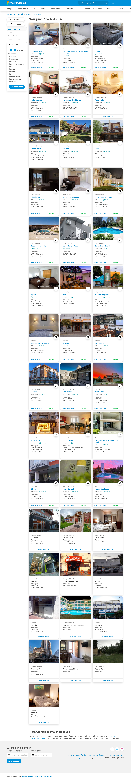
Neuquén (10, 9)
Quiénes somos (74, 755)
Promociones (39, 9)
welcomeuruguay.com (30, 776)
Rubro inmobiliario (119, 9)
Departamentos (42, 738)
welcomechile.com (45, 776)
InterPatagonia (81, 759)
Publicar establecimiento (115, 755)
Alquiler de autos (53, 9)
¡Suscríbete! (14, 761)
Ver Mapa (17, 24)
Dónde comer (85, 9)
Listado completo (14, 29)
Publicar (114, 3)
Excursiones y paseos (101, 9)
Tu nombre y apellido (15, 751)
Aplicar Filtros (17, 87)
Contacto (102, 755)
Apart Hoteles (13, 36)
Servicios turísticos (70, 9)
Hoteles (109, 736)
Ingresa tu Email (37, 751)
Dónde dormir (22, 9)
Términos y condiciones (89, 755)
